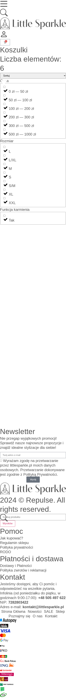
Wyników (8, 523)
